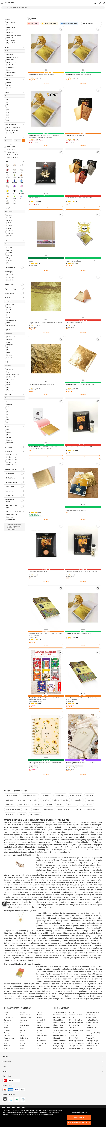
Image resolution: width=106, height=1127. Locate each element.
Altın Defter (38, 805)
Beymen (39, 1017)
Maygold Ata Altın (86, 805)
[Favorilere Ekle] (61, 28)
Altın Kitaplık (10, 814)
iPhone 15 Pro (58, 1020)
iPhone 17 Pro (90, 1038)
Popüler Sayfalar (75, 1033)
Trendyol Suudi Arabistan (76, 1046)
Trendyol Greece (91, 1046)
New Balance (24, 1025)
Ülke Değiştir (6, 1076)
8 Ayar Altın (90, 800)
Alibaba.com (90, 1048)
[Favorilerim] (100, 3)
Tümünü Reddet (79, 1117)
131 (71, 783)
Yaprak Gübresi (60, 795)
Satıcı (4, 1067)
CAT (38, 1048)
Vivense (39, 1012)
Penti (6, 1012)
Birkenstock (8, 1030)
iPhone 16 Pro (58, 1025)
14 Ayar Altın (77, 800)
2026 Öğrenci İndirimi (60, 1017)
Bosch (22, 1046)
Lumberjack (41, 1020)
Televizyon (73, 1028)
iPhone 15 (72, 1017)
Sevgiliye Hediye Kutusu (60, 1012)
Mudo (22, 1022)
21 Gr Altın (9, 800)
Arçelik (22, 1030)
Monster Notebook (43, 1028)
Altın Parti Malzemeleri (61, 800)
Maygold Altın (91, 809)
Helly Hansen (41, 1043)
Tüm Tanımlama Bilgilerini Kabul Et (79, 1123)
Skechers (40, 1033)
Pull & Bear (24, 1038)
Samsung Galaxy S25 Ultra (93, 1040)
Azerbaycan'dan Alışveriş (60, 1015)
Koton (39, 1038)
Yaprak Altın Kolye (11, 795)
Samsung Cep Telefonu (93, 1012)
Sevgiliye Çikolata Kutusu (93, 1020)
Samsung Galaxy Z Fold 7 (76, 1043)
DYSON (39, 1030)
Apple (6, 1025)
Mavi (22, 1040)
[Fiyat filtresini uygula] (23, 140)
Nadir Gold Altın (35, 814)
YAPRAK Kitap (48, 809)
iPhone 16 (89, 1025)
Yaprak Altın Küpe (75, 795)
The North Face (25, 1017)
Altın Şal (22, 814)
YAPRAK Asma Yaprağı (13, 809)
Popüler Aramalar (59, 1033)
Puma (6, 1022)
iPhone (71, 1012)
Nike (21, 1033)
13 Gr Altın (46, 800)
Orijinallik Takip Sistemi (76, 1048)
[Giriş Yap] (95, 3)
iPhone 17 (56, 1038)
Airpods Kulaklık (58, 1028)
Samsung (23, 1020)
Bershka (39, 1015)
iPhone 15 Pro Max (75, 1020)
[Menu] (2, 3)
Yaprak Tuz (21, 800)
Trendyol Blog (74, 1035)
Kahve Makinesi (91, 1028)
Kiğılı (6, 1048)
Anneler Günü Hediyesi (76, 1015)
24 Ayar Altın (10, 805)
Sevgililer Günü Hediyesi (60, 1030)
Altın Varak (89, 795)
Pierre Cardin (41, 1040)
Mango (22, 1012)
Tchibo (6, 1043)
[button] (14, 19)
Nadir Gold (78, 809)
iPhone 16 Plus (74, 1025)
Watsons (7, 1015)
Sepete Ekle (46, 83)
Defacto (7, 1040)
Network (7, 1046)
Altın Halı (60, 805)
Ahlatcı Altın (72, 805)
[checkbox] (7, 166)
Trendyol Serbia (58, 1048)
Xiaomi (6, 1028)
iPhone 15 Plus (91, 1017)
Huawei (39, 1025)
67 (65, 783)
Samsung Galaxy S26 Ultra (60, 1035)
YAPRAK (49, 805)
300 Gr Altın (33, 800)
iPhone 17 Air (73, 1038)
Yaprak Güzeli (46, 795)
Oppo (22, 1028)
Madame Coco (9, 1038)
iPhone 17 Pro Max (59, 1040)
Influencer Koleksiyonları (60, 1022)
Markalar (89, 1035)
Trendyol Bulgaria (59, 1046)
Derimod (40, 1022)
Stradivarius (8, 1017)
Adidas (6, 1033)
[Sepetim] (104, 3)
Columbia (7, 1020)
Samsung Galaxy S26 (93, 1033)
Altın (26, 809)
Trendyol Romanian (92, 1043)
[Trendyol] (9, 3)
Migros (22, 1048)
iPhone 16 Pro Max (92, 1022)
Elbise (88, 1030)
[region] (53, 1117)
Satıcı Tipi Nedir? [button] (17, 511)
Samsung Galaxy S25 (76, 1040)
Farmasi (23, 1043)
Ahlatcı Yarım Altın (63, 809)
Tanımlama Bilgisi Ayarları (79, 1112)
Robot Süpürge (91, 1015)
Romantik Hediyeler (76, 1030)
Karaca (39, 1046)
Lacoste (7, 1035)
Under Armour (42, 1035)
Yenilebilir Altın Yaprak (30, 795)
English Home (25, 1015)
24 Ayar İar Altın (24, 805)
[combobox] (91, 23)
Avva (22, 1035)
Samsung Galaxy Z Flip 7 (60, 1043)
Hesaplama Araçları (76, 1022)
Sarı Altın (36, 809)
